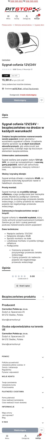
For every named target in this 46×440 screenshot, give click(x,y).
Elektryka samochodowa (23, 25)
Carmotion (6, 60)
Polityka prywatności (10, 362)
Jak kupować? (8, 415)
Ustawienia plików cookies (12, 365)
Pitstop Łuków (7, 25)
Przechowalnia (8, 387)
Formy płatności (8, 398)
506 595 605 (32, 1)
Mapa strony (7, 413)
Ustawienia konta (9, 385)
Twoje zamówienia (9, 382)
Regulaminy (6, 370)
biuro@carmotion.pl (11, 319)
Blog (4, 418)
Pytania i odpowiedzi (10, 372)
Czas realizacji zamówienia (12, 400)
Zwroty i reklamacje (10, 367)
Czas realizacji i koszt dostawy (14, 402)
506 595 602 (16, 1)
